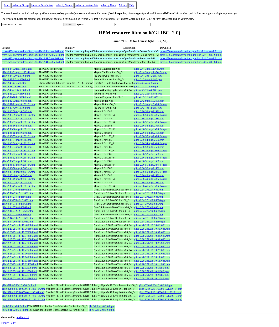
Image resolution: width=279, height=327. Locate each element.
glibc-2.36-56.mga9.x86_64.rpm (150, 129)
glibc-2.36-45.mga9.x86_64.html (18, 186)
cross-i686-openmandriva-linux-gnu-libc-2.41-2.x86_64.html (33, 62)
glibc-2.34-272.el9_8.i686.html (17, 211)
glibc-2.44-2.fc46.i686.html (16, 75)
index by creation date (86, 5)
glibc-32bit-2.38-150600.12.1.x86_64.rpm (160, 296)
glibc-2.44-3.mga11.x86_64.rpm (150, 72)
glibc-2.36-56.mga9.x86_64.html (18, 129)
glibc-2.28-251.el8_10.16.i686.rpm (152, 253)
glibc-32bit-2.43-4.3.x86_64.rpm (155, 285)
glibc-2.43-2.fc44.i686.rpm (148, 90)
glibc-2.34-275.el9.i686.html (16, 196)
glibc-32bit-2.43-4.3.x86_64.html (19, 285)
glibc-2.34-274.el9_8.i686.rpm (149, 200)
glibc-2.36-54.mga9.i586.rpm (149, 139)
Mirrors (123, 5)
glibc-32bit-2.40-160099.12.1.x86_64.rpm (160, 288)
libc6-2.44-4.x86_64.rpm (101, 306)
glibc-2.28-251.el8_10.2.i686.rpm (151, 275)
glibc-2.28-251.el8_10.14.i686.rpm (152, 257)
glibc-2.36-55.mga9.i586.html (17, 132)
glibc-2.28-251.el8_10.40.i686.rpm (152, 225)
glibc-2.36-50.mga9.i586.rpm (149, 168)
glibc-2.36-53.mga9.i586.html (17, 147)
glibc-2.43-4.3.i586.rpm (146, 83)
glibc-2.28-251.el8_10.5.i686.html (19, 267)
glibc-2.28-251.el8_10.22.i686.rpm (152, 250)
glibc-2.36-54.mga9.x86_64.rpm (150, 143)
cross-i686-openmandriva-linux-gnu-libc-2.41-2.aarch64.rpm (191, 58)
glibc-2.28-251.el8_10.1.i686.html (19, 278)
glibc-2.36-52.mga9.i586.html (17, 154)
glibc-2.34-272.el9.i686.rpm (148, 214)
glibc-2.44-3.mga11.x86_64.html (18, 72)
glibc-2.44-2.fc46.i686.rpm (148, 75)
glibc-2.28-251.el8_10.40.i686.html (20, 225)
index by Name (108, 5)
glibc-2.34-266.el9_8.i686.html (17, 221)
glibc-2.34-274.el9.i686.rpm (148, 203)
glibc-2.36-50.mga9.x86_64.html (18, 171)
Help (131, 5)
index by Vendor (64, 5)
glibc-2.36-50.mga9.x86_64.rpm (150, 171)
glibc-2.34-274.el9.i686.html (16, 203)
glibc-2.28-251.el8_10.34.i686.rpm (152, 235)
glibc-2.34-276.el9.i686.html (16, 189)
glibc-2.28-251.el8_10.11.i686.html (20, 264)
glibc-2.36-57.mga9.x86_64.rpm (150, 122)
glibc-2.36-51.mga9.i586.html (17, 161)
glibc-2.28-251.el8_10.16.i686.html (20, 253)
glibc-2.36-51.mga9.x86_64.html (18, 164)
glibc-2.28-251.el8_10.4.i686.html (19, 271)
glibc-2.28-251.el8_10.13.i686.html (20, 260)
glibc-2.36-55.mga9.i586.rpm (149, 132)
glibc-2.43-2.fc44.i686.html (16, 90)
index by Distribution (42, 5)
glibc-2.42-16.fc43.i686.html (16, 97)
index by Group (20, 5)
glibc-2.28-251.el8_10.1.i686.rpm (151, 278)
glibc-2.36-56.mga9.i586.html (17, 125)
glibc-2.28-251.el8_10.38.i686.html (20, 228)
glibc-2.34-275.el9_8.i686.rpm (149, 193)
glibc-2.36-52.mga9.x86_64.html (18, 157)
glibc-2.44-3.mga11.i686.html (17, 68)
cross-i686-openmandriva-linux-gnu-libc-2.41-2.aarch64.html (33, 58)
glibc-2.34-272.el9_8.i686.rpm (149, 211)
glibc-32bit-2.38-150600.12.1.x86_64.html (23, 296)
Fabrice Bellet (8, 323)
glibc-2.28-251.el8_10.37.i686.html (20, 232)
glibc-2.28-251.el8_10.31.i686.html (20, 239)
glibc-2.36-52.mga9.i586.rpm (149, 154)
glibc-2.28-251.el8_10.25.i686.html (20, 246)
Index (7, 5)
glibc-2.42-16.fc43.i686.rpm (148, 97)
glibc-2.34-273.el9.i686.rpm (148, 207)
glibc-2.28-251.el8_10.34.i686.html (20, 235)
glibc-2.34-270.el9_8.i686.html (17, 218)
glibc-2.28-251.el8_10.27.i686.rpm (152, 243)
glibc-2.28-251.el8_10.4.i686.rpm (151, 271)
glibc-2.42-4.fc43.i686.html (16, 107)
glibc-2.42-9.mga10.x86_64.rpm (150, 104)
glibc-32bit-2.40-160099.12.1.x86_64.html (23, 288)
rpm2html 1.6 (22, 317)
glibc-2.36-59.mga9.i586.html (17, 111)
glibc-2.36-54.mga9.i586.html (17, 139)
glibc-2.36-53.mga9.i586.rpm (149, 147)
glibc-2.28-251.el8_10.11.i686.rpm (152, 264)
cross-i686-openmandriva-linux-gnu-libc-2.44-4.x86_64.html (33, 54)
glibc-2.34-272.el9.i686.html (16, 214)
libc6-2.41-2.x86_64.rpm (101, 309)
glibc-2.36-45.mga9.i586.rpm (149, 182)
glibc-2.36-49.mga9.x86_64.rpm (150, 179)
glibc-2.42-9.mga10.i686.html (17, 100)
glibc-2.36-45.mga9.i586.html (17, 182)
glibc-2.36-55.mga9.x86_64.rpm (150, 136)
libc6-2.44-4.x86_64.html (15, 306)
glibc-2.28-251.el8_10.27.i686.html (20, 243)
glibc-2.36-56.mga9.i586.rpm (149, 125)
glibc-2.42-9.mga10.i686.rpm (149, 100)
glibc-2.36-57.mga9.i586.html (17, 118)
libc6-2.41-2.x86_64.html (15, 309)
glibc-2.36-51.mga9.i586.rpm (149, 161)
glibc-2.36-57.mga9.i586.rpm (149, 118)
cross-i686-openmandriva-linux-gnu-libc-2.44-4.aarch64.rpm (191, 51)
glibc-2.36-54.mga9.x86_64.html (18, 143)
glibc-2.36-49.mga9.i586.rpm (149, 175)
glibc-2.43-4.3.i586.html (14, 83)
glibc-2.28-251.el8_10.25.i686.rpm (152, 246)
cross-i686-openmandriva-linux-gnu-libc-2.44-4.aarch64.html (33, 51)
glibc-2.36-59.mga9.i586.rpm (149, 111)
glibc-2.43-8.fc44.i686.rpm (148, 79)
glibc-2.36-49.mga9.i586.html (17, 175)
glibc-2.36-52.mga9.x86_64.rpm (150, 157)
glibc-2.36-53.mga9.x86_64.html (18, 150)
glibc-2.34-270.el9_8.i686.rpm (149, 218)
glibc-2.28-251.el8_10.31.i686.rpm (152, 239)
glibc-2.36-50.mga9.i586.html (17, 168)
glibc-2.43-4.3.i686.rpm (146, 86)
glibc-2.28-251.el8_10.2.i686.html (19, 275)
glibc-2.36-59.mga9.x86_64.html (18, 115)
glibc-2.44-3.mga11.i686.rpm (149, 68)
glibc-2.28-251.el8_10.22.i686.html (20, 250)
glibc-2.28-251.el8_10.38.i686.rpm (152, 228)
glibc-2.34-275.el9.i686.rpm (148, 196)
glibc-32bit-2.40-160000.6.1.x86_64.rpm (160, 292)
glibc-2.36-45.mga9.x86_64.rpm (150, 186)
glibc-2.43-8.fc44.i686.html (16, 79)
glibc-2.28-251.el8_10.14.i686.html (20, 257)
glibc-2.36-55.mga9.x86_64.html (18, 136)
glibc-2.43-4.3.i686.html (14, 86)
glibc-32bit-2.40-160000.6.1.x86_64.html (23, 292)
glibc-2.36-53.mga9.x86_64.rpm (150, 150)
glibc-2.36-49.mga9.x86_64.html (18, 179)
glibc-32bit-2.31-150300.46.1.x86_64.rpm (160, 299)
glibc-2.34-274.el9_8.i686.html (17, 200)
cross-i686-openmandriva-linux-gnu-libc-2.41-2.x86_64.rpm (191, 62)
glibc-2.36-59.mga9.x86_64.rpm (150, 115)
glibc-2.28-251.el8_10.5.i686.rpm (151, 267)
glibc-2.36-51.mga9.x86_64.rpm (150, 164)
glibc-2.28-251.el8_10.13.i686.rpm (152, 260)
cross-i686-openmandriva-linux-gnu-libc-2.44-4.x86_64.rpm (191, 54)
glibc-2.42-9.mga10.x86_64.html (18, 104)
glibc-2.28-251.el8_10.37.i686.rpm (152, 232)
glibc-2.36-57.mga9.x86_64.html (18, 122)
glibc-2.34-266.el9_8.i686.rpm (149, 221)
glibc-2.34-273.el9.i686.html (16, 207)
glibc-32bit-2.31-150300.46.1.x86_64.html (23, 299)
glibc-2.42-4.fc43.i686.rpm (148, 107)
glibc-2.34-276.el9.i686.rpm (148, 189)
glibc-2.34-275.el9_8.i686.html (17, 193)
